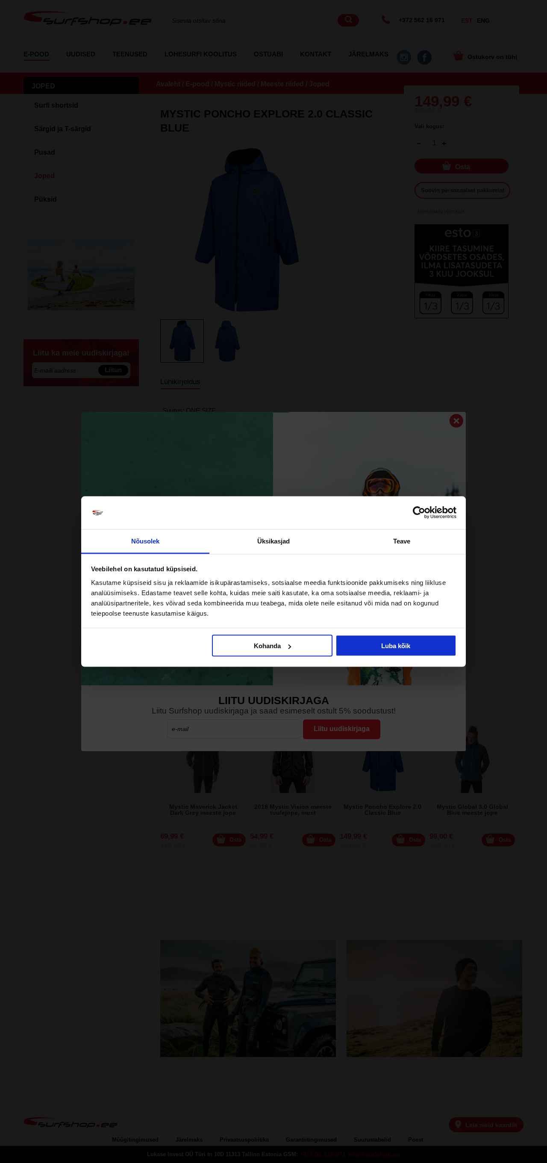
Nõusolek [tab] (145, 540)
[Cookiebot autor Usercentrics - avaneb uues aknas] (419, 512)
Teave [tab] (402, 540)
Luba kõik (395, 645)
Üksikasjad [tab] (273, 540)
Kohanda (267, 645)
